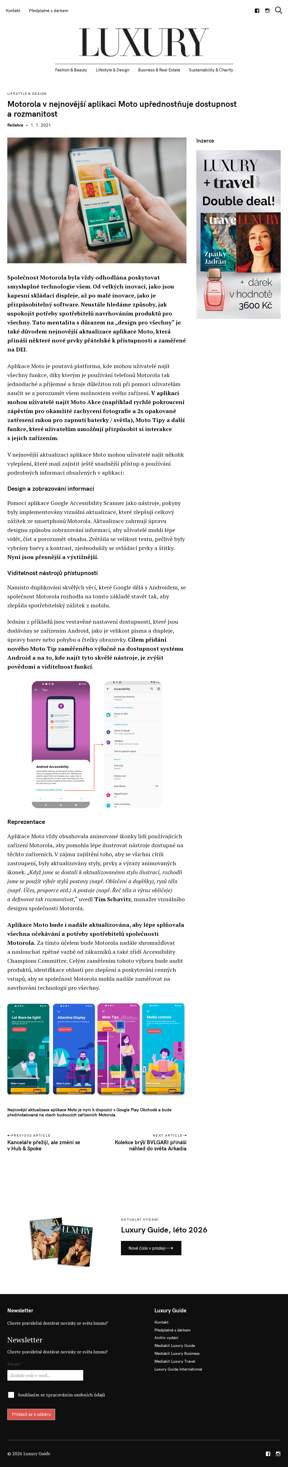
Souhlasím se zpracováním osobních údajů (61, 1395)
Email (15, 1364)
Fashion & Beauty (71, 70)
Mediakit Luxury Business (176, 1353)
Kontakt (13, 10)
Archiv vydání (166, 1337)
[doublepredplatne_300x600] (238, 233)
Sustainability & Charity (211, 70)
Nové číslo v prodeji (147, 1248)
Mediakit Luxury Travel (174, 1361)
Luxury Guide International (178, 1369)
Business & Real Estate (159, 70)
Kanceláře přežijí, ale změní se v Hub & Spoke (43, 1145)
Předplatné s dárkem (48, 10)
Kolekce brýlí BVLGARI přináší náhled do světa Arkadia (150, 1145)
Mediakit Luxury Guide (174, 1345)
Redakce (15, 125)
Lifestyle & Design (112, 70)
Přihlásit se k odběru (31, 1414)
